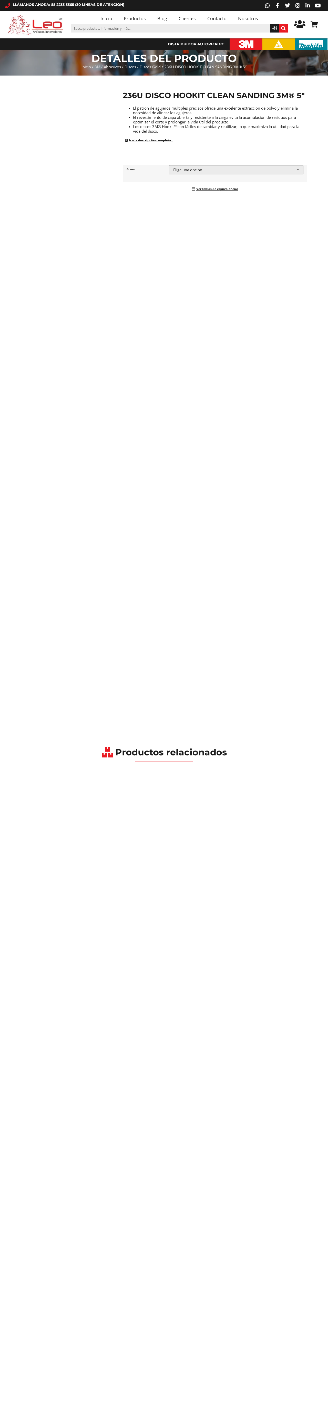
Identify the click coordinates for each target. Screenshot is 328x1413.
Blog (162, 18)
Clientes (187, 18)
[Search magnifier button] (283, 28)
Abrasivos (112, 66)
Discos (130, 66)
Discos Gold (150, 66)
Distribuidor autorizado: (196, 44)
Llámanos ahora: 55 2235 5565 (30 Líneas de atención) (68, 4)
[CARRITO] (314, 24)
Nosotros (248, 18)
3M (97, 66)
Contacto (217, 18)
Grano (131, 169)
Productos (135, 18)
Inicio (106, 18)
